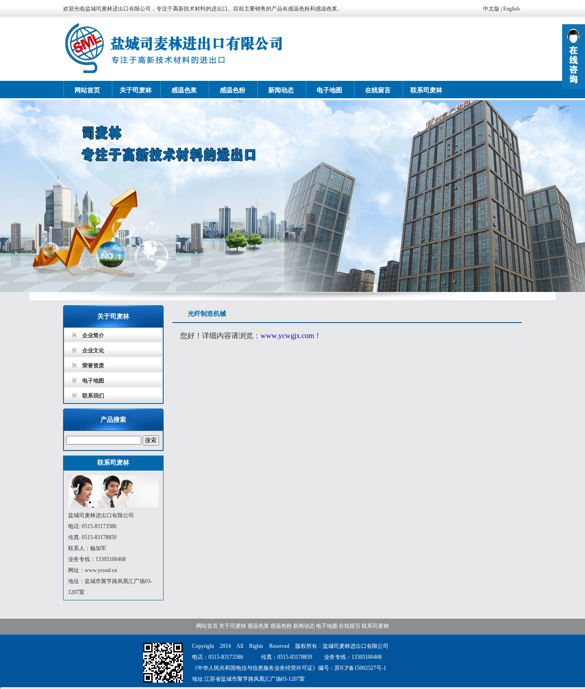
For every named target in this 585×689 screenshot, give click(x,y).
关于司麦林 (136, 90)
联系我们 (93, 395)
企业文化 (93, 350)
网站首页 (87, 90)
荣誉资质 (93, 365)
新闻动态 (281, 90)
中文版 (491, 8)
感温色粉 (232, 90)
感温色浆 (184, 90)
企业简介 (93, 335)
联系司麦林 (426, 90)
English (511, 8)
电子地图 (329, 90)
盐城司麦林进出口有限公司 (292, 196)
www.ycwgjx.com (287, 335)
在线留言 (378, 90)
